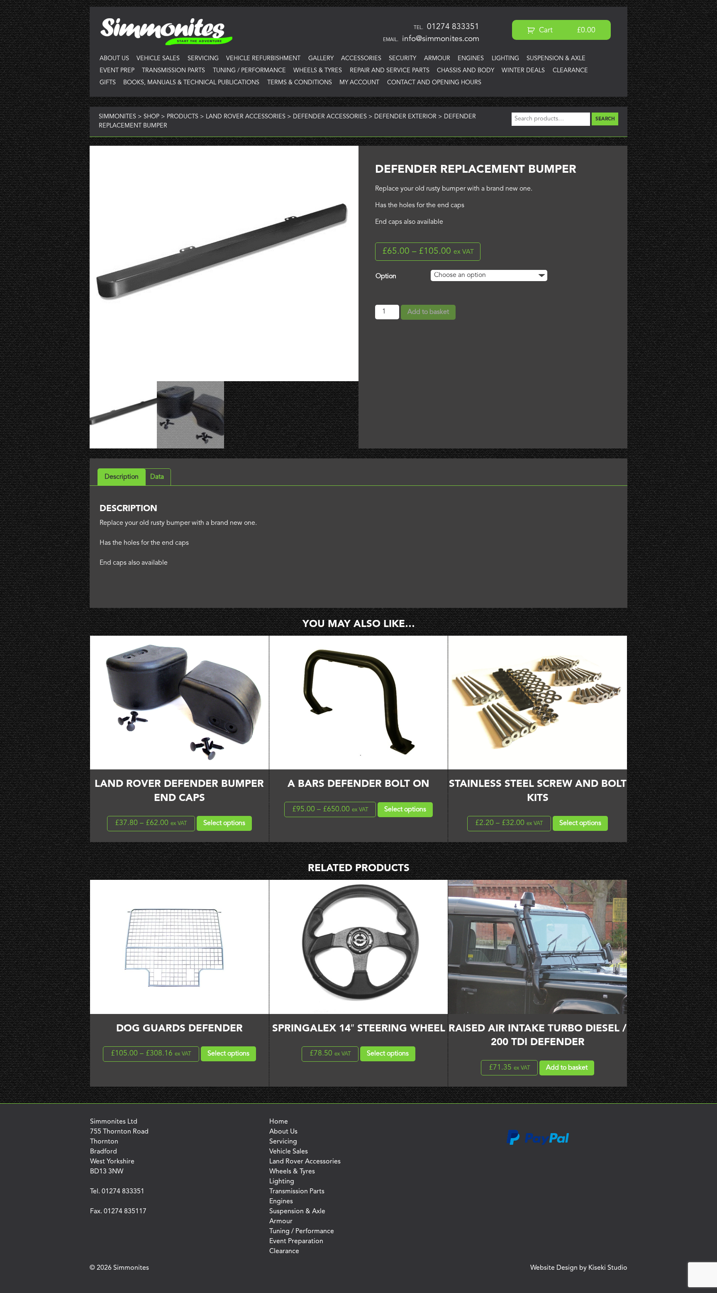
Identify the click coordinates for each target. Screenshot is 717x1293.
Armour (437, 59)
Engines (471, 59)
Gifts (108, 83)
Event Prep (117, 71)
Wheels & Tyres (317, 71)
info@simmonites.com (440, 39)
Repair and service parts (389, 71)
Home (278, 1122)
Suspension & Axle (556, 59)
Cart (566, 30)
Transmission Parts (173, 71)
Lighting (505, 59)
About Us (114, 59)
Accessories (361, 59)
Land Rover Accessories (305, 1161)
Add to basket (428, 312)
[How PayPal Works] (538, 1143)
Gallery (321, 59)
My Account (359, 83)
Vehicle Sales (158, 59)
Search (605, 119)
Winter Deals (523, 71)
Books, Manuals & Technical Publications (191, 83)
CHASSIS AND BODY (465, 71)
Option (386, 276)
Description (122, 477)
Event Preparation (296, 1241)
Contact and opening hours (434, 83)
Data (157, 477)
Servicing (203, 59)
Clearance (570, 71)
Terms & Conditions (299, 83)
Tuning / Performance (249, 71)
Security (402, 59)
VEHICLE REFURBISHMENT (263, 59)
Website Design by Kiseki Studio (578, 1268)
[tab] (122, 477)
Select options (224, 823)
